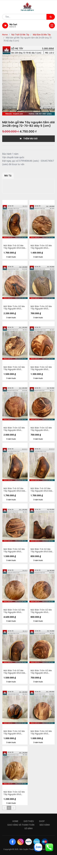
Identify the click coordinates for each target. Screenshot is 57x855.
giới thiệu (29, 821)
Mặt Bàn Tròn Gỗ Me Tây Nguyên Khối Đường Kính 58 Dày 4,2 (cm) (14, 732)
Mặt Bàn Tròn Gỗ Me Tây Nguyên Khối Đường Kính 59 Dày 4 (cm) (42, 429)
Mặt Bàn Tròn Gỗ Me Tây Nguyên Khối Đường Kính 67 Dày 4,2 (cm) (41, 368)
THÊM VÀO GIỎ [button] (29, 138)
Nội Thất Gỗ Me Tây (20, 34)
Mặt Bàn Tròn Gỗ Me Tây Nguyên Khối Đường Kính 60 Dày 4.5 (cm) (14, 793)
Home (5, 34)
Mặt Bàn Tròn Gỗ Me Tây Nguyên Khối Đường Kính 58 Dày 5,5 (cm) (41, 732)
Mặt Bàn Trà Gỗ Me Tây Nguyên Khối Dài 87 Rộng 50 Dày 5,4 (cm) (14, 671)
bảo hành (45, 825)
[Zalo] (38, 847)
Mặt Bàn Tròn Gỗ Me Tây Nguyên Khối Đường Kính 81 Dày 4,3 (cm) (14, 307)
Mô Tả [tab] (7, 175)
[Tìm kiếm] (50, 17)
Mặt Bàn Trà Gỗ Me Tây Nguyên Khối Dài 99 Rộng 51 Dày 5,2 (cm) (14, 246)
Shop (42, 821)
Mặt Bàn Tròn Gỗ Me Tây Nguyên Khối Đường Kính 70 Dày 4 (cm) (42, 246)
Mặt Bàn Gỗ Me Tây (42, 34)
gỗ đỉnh (28, 828)
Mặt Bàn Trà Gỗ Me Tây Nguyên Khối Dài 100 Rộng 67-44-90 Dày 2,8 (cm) (41, 550)
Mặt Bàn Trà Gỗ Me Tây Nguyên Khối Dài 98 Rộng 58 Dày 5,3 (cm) (41, 489)
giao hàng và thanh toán (20, 825)
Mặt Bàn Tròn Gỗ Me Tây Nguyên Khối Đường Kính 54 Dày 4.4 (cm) (41, 307)
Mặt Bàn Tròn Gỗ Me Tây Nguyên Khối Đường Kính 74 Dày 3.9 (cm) (14, 550)
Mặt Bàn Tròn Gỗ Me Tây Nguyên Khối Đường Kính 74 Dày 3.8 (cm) (14, 368)
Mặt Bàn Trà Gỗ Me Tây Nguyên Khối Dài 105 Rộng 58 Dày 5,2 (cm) (14, 489)
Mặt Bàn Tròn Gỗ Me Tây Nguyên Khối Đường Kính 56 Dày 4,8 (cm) (41, 671)
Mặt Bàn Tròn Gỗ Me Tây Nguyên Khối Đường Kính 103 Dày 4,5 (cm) (14, 611)
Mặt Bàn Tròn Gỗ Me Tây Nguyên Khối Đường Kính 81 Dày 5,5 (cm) (14, 429)
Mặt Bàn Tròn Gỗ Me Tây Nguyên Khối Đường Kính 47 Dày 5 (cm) (42, 611)
